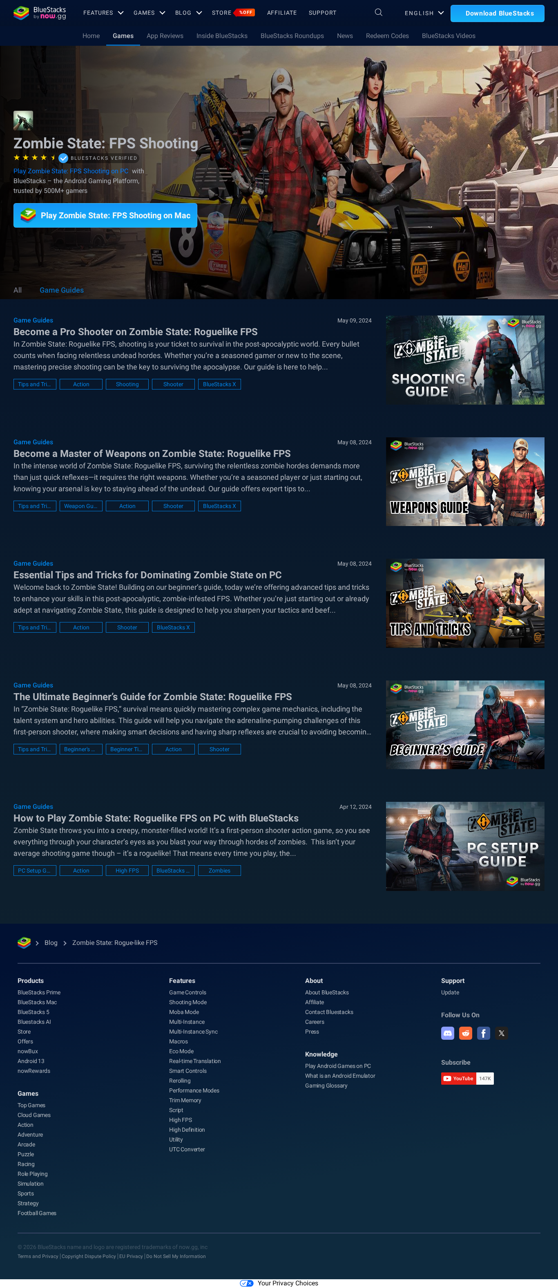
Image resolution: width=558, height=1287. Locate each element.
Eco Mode (181, 1051)
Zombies (219, 870)
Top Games (31, 1105)
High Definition (187, 1129)
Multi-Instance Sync (193, 1031)
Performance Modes (194, 1090)
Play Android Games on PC (338, 1066)
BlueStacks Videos (448, 36)
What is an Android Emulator (340, 1075)
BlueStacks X (219, 384)
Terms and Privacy (38, 1256)
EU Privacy (131, 1256)
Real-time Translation (195, 1061)
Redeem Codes (387, 36)
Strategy (28, 1203)
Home (91, 36)
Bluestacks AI (34, 1021)
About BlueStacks (327, 992)
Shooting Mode (187, 1002)
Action (81, 384)
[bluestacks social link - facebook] (483, 1033)
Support (322, 12)
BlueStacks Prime (39, 992)
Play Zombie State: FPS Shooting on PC (70, 171)
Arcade (26, 1144)
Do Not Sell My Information (176, 1256)
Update (450, 992)
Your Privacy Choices (288, 1283)
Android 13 (31, 1061)
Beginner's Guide (81, 749)
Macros (178, 1041)
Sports (26, 1193)
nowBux (28, 1051)
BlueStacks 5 (33, 1012)
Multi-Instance (186, 1021)
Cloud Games (34, 1115)
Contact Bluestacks (329, 1012)
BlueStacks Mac (37, 1002)
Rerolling (179, 1080)
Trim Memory (185, 1100)
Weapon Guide (81, 506)
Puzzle (26, 1154)
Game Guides (62, 290)
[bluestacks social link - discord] (447, 1033)
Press (312, 1031)
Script (176, 1110)
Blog (183, 12)
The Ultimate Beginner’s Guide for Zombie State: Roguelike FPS (152, 697)
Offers (25, 1041)
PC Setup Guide (35, 870)
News (345, 36)
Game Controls (187, 992)
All (17, 290)
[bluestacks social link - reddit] (465, 1033)
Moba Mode (184, 1012)
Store (232, 12)
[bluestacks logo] (39, 13)
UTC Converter (187, 1149)
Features (98, 12)
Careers (314, 1021)
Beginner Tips (127, 749)
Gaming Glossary (326, 1085)
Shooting (127, 384)
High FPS (127, 870)
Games (144, 12)
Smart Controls (187, 1071)
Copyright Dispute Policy (89, 1256)
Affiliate (282, 12)
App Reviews (165, 36)
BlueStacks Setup (173, 870)
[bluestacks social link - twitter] (501, 1033)
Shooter (173, 384)
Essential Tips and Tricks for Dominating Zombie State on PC (147, 575)
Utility (176, 1139)
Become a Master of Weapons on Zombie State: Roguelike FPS (152, 453)
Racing (26, 1164)
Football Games (37, 1213)
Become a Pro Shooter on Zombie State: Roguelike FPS (135, 332)
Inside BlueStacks (222, 36)
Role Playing (33, 1174)
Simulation (31, 1183)
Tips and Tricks (35, 384)
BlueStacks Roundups (292, 36)
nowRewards (34, 1071)
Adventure (30, 1134)
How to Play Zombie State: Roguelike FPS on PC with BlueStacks (156, 818)
